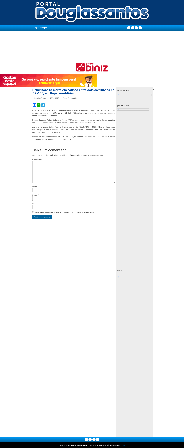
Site (33, 204)
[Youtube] (136, 27)
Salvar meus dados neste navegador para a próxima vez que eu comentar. (64, 212)
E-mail (35, 195)
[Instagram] (132, 27)
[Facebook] (128, 27)
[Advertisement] (92, 47)
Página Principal (40, 28)
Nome (35, 186)
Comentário (37, 159)
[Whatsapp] (140, 27)
